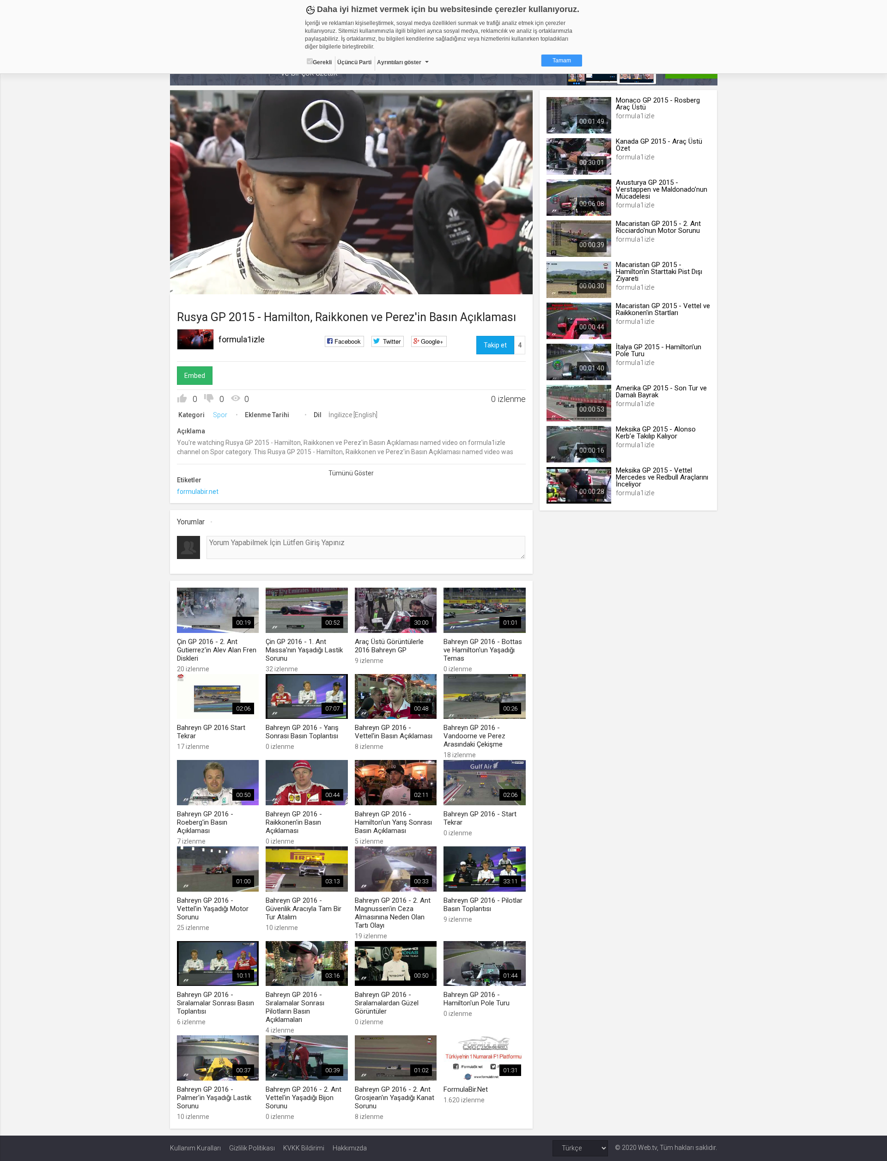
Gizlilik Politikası (252, 1148)
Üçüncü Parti (354, 62)
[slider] (351, 268)
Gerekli (322, 62)
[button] (200, 283)
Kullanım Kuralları (195, 1148)
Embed (194, 375)
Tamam (562, 60)
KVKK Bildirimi (303, 1148)
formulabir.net (198, 491)
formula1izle (242, 339)
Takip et (495, 345)
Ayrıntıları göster (399, 62)
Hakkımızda (350, 1148)
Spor (220, 415)
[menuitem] (479, 284)
